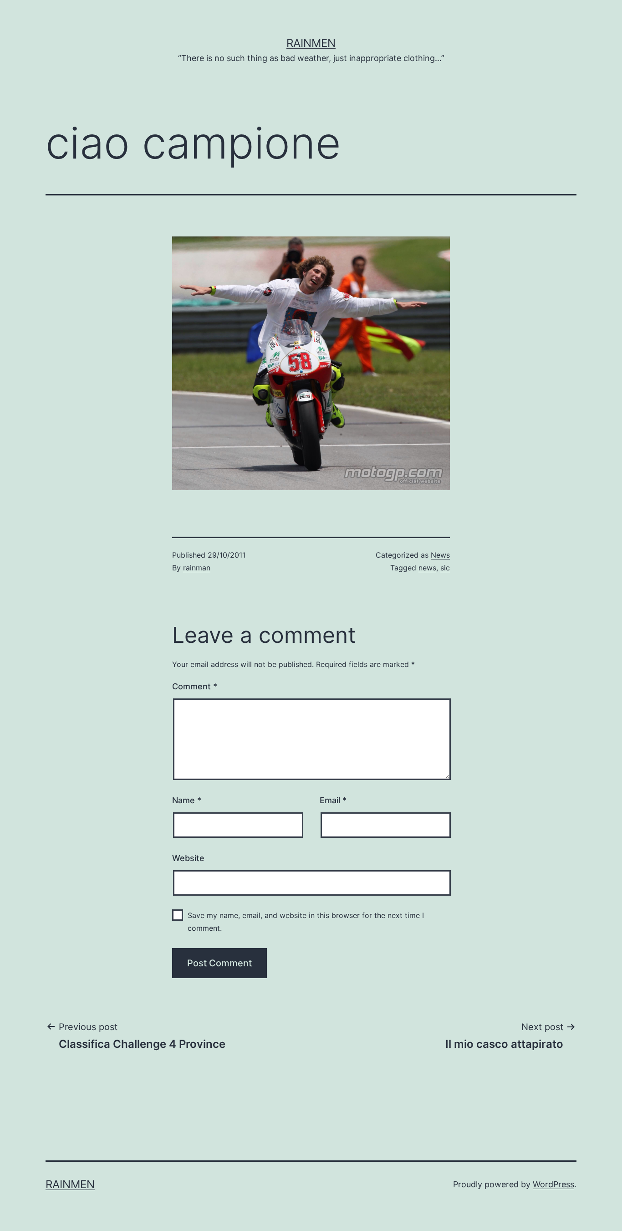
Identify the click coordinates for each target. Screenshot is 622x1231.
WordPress (553, 1184)
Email (333, 800)
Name (186, 800)
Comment (194, 686)
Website (188, 858)
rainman (196, 567)
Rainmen (311, 43)
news (427, 567)
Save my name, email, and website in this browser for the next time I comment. (306, 921)
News (440, 554)
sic (445, 567)
